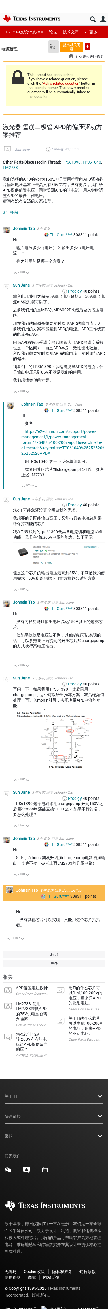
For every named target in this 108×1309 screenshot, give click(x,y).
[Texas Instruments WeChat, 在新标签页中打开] (8, 1172)
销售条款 (87, 1271)
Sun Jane (22, 150)
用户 (103, 19)
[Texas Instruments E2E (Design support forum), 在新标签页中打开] (26, 1172)
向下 (27, 273)
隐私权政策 (62, 1271)
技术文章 (71, 32)
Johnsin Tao (24, 228)
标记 (54, 954)
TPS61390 (71, 162)
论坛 (53, 32)
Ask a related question (61, 83)
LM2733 (10, 167)
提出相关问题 (71, 47)
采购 (9, 1136)
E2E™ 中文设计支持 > (24, 32)
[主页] (31, 18)
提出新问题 (87, 46)
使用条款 (13, 1277)
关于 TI (11, 1096)
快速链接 (13, 1116)
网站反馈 (51, 1277)
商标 (32, 1277)
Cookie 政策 (34, 1271)
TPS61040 (91, 162)
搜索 (93, 19)
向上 (15, 273)
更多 (93, 32)
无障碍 (11, 1271)
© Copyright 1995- (26, 1288)
